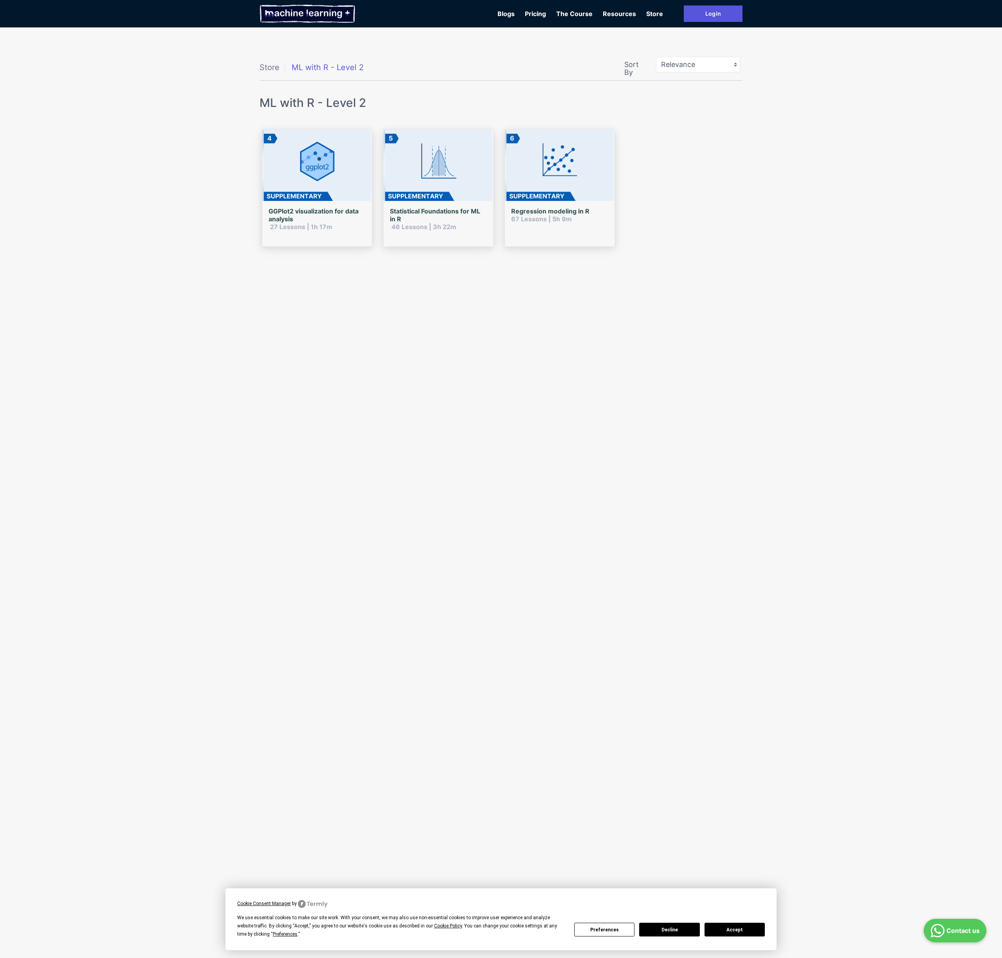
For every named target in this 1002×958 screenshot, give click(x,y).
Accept (734, 930)
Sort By (631, 68)
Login (713, 13)
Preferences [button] (285, 934)
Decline (669, 930)
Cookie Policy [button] (448, 926)
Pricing (535, 14)
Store (654, 14)
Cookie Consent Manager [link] (264, 903)
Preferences (604, 930)
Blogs (506, 14)
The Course (574, 14)
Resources (619, 14)
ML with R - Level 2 (328, 67)
